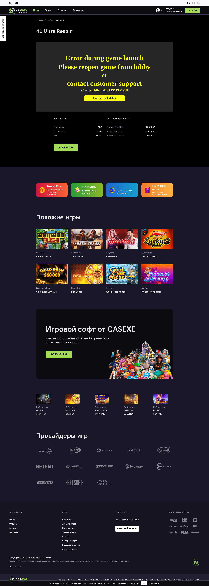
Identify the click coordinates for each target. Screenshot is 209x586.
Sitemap (196, 580)
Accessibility (137, 580)
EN (193, 3)
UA (198, 3)
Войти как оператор (3, 28)
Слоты (65, 536)
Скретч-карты (69, 549)
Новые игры (68, 528)
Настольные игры (71, 545)
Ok (144, 583)
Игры (36, 10)
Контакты (78, 10)
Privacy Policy (112, 580)
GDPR (188, 580)
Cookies (125, 580)
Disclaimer (150, 580)
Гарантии (14, 532)
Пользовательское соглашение (125, 583)
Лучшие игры (69, 524)
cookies (66, 583)
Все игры (66, 519)
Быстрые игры (69, 541)
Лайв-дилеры (69, 532)
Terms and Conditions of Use (170, 580)
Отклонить (154, 583)
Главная (39, 20)
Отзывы (61, 10)
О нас (48, 10)
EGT (100, 127)
